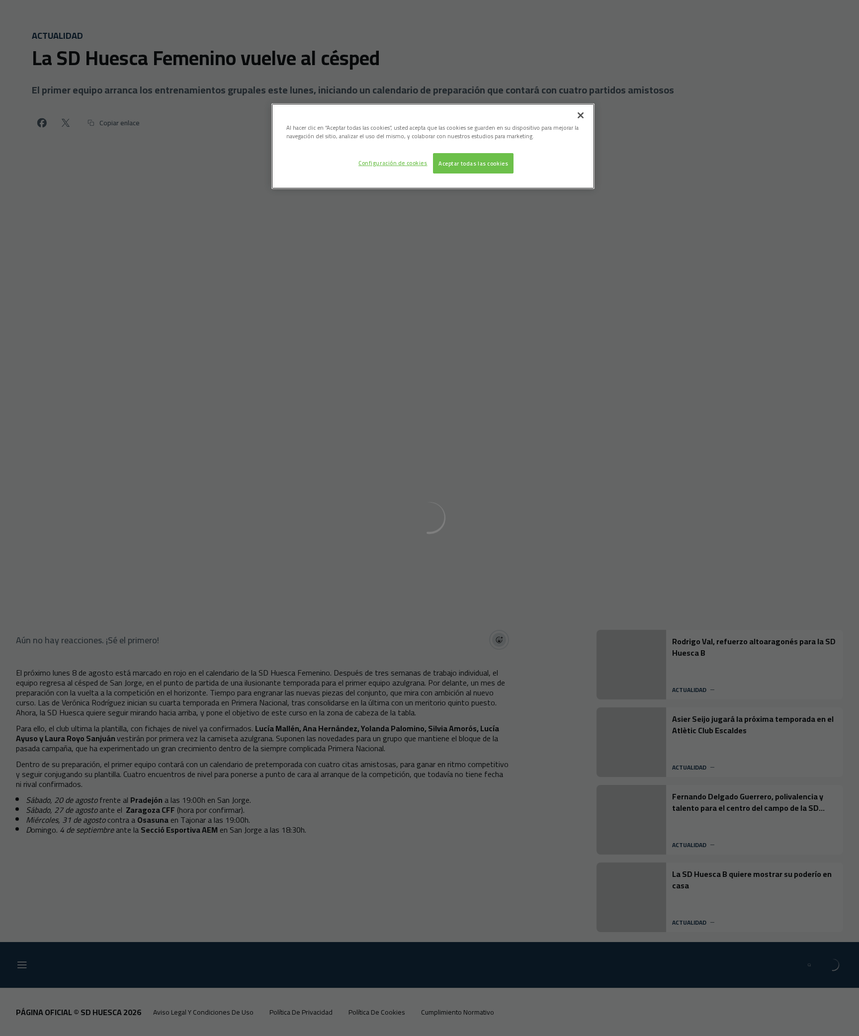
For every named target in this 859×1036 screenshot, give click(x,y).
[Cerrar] (581, 115)
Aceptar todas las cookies (473, 163)
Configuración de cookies (393, 163)
